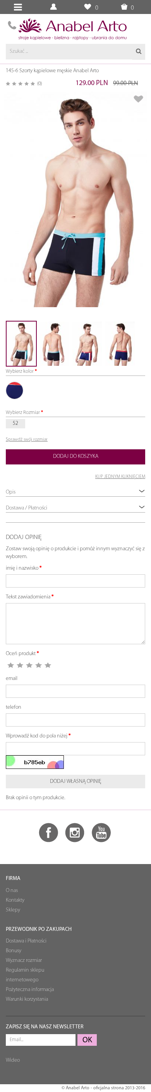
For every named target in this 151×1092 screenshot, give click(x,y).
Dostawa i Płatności (26, 941)
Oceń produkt (21, 654)
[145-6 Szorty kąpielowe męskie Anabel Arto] (75, 199)
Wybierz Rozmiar (23, 412)
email (11, 679)
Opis (10, 492)
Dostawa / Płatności (26, 508)
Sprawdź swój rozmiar (27, 439)
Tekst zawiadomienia (28, 597)
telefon (13, 707)
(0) (39, 83)
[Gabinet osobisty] (54, 7)
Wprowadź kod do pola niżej (36, 736)
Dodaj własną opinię (75, 781)
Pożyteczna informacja (30, 990)
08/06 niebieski (14, 390)
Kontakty (15, 900)
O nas (12, 891)
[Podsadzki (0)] (87, 7)
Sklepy (13, 910)
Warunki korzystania (27, 999)
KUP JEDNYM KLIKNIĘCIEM (120, 477)
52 (15, 423)
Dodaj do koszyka (75, 456)
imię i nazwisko (22, 568)
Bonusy (13, 951)
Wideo (13, 1060)
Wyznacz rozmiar (24, 960)
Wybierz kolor (20, 371)
